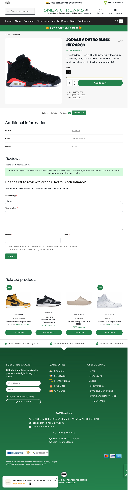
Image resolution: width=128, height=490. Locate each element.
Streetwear (60, 375)
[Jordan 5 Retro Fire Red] (119, 40)
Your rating (11, 195)
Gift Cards (59, 390)
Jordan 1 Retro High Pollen (18, 321)
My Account (86, 13)
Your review (11, 208)
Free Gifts (59, 385)
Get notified (18, 332)
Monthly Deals (18, 319)
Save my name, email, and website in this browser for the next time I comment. (43, 246)
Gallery (45, 113)
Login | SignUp (115, 13)
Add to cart (100, 83)
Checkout (100, 13)
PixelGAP (71, 482)
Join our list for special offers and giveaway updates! (31, 249)
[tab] (46, 113)
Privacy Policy (96, 385)
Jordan (75, 146)
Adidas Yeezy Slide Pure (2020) (79, 322)
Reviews (65, 113)
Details (54, 113)
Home (7, 35)
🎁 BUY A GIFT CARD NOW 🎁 (64, 28)
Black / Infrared (79, 138)
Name (8, 235)
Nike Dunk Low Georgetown (48, 321)
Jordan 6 (76, 130)
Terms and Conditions (100, 390)
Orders (92, 380)
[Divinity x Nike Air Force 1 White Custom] (121, 40)
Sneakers (16, 35)
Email (67, 235)
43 (69, 72)
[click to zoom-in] (33, 71)
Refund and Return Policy (102, 395)
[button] (119, 21)
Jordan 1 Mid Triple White (109, 321)
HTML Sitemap (96, 400)
